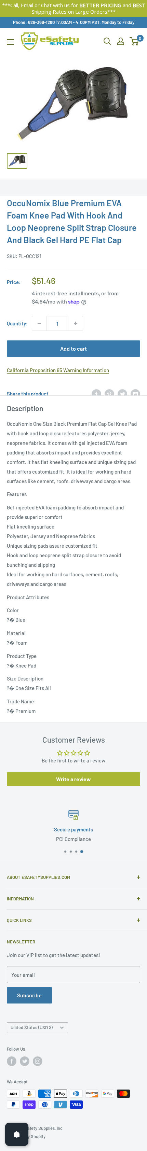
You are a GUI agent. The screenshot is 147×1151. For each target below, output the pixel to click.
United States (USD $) (32, 1027)
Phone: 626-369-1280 (34, 22)
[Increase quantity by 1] (75, 323)
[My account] (120, 41)
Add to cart (73, 348)
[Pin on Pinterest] (109, 394)
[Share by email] (135, 394)
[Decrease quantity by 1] (39, 323)
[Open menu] (10, 42)
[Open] (16, 1134)
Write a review (73, 779)
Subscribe (29, 995)
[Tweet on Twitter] (122, 394)
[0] (134, 41)
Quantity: (17, 323)
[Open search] (107, 41)
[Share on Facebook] (96, 394)
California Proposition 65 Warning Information (58, 370)
